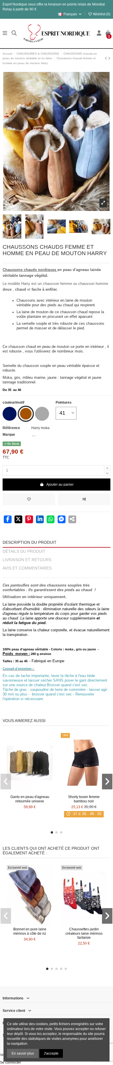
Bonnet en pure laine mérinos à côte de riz (29, 931)
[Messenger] (61, 520)
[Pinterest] (29, 520)
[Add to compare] (84, 499)
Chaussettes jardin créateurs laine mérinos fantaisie (84, 933)
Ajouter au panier (60, 485)
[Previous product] (106, 58)
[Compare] (29, 790)
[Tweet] (18, 520)
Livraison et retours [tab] (27, 560)
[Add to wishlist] (29, 499)
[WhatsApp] (50, 520)
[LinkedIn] (40, 520)
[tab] (56, 575)
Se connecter (10, 1062)
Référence (11, 428)
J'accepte (51, 1053)
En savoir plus (23, 1053)
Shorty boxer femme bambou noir (84, 799)
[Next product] (109, 58)
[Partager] (8, 520)
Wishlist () (101, 14)
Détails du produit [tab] (24, 551)
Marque (9, 435)
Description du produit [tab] (30, 542)
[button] (52, 832)
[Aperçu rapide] (36, 790)
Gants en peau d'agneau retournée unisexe (29, 799)
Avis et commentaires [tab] (27, 568)
